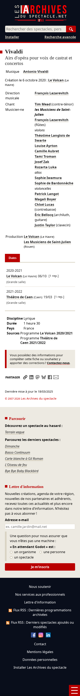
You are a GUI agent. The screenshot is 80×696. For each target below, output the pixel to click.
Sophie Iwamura (48, 178)
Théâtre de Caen (19, 297)
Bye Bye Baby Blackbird (21, 471)
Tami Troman (45, 156)
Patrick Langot (47, 194)
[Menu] (74, 690)
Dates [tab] (12, 258)
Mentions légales (40, 652)
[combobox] (35, 29)
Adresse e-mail (17, 520)
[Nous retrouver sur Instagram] (40, 636)
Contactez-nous (58, 363)
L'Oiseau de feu (16, 464)
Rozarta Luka (46, 167)
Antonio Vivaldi (35, 71)
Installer (12, 37)
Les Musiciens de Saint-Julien (47, 242)
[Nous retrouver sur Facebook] (33, 636)
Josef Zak (42, 162)
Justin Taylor (45, 225)
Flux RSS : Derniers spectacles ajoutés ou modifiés (42, 624)
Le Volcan (56, 80)
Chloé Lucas (44, 204)
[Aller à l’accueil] (40, 20)
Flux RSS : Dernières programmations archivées (42, 612)
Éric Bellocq (44, 215)
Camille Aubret (47, 151)
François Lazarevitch (52, 93)
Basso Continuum (17, 452)
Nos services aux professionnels (40, 594)
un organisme (24, 552)
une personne (54, 552)
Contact (40, 644)
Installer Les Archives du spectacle (40, 667)
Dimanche (12, 446)
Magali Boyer (45, 199)
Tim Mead (43, 104)
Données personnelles (40, 659)
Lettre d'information (40, 602)
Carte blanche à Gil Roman (24, 458)
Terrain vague (14, 432)
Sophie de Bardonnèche (54, 183)
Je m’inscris (40, 567)
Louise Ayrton (46, 145)
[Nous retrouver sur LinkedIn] (48, 636)
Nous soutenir (40, 586)
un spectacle (23, 557)
